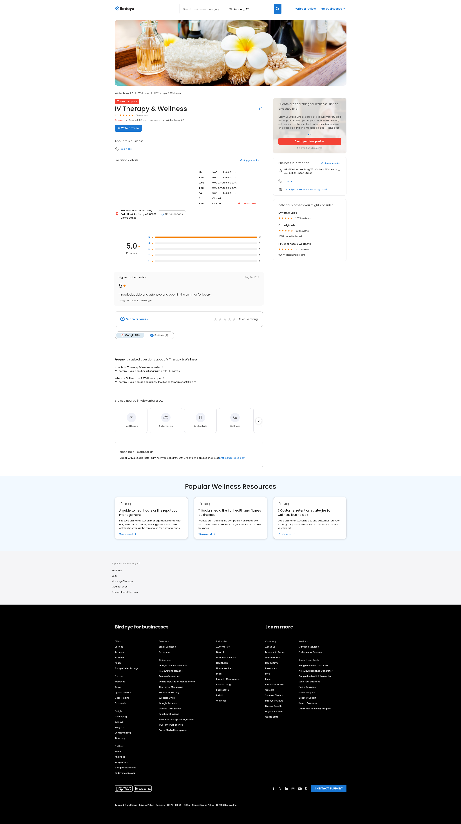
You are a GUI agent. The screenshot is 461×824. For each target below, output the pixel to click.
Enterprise (164, 652)
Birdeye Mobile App (125, 773)
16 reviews (142, 115)
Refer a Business (308, 703)
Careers (269, 689)
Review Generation (169, 676)
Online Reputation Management (177, 681)
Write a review (305, 9)
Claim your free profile (309, 141)
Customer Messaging (171, 687)
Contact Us (271, 716)
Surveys (119, 721)
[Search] (277, 9)
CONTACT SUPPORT (329, 788)
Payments (120, 703)
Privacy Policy (146, 805)
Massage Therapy (122, 581)
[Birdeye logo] (125, 8)
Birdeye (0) (161, 335)
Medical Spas (119, 586)
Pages (118, 662)
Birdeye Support (307, 697)
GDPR (170, 805)
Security (160, 805)
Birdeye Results (273, 706)
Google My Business (170, 708)
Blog (267, 673)
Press (268, 679)
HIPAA (178, 805)
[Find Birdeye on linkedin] (286, 788)
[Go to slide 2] (310, 134)
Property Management (228, 679)
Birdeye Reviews (274, 700)
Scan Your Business (309, 681)
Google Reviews (168, 703)
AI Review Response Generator (315, 670)
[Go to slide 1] (308, 134)
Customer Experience (171, 724)
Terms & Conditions (126, 805)
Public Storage (224, 684)
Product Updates (274, 684)
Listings (119, 646)
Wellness (143, 93)
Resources (271, 668)
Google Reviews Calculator (313, 665)
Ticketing (120, 738)
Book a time (272, 662)
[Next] (258, 420)
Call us (288, 181)
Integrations (122, 762)
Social (118, 687)
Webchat (120, 681)
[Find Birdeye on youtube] (300, 788)
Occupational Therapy (125, 592)
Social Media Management (174, 730)
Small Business (167, 646)
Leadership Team (275, 652)
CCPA (186, 805)
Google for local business (173, 665)
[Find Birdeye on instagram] (293, 788)
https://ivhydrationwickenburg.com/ (306, 189)
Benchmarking (123, 732)
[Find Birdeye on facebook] (273, 788)
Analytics (120, 756)
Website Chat (167, 697)
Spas (115, 576)
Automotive (223, 646)
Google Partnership (125, 767)
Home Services (224, 668)
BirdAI (118, 751)
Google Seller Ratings (126, 668)
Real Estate (222, 689)
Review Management (171, 670)
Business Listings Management (176, 719)
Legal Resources (274, 711)
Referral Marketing (169, 692)
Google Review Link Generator (315, 676)
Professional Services (310, 652)
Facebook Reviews (169, 714)
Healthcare (222, 662)
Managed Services (309, 646)
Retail (219, 695)
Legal (219, 673)
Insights (119, 727)
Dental (220, 652)
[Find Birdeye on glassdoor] (306, 788)
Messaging (121, 716)
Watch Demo (272, 657)
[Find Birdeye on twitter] (280, 788)
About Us (270, 646)
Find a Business (307, 687)
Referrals (119, 657)
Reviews (119, 652)
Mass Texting (122, 697)
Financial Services (226, 657)
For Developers (307, 692)
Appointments (123, 692)
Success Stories (274, 695)
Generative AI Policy (203, 805)
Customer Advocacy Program (315, 708)
